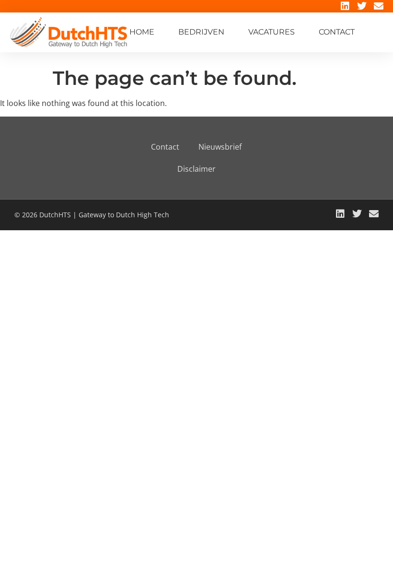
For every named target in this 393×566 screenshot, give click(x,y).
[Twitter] (362, 6)
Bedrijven (201, 31)
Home (141, 31)
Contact (337, 31)
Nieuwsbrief (220, 147)
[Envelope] (378, 6)
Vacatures (271, 31)
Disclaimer (196, 169)
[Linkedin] (345, 6)
